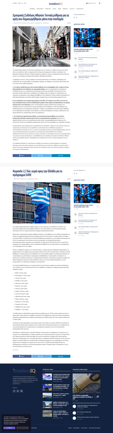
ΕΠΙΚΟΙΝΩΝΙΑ (76, 427)
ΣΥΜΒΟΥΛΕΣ (65, 8)
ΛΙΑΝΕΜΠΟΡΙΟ (38, 23)
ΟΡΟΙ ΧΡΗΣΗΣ (84, 427)
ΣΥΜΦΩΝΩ (9, 427)
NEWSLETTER (92, 3)
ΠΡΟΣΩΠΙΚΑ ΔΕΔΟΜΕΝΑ (94, 427)
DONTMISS (16, 178)
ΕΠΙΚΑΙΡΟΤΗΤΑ (79, 8)
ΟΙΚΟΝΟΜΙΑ (32, 8)
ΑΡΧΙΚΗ (70, 427)
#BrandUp (34, 427)
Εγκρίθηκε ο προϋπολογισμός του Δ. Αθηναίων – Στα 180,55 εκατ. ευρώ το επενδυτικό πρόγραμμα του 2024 (61, 404)
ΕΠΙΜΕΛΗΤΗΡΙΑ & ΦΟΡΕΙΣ (28, 23)
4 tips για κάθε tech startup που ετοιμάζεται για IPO (88, 71)
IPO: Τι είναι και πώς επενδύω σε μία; (84, 412)
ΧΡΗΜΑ (59, 8)
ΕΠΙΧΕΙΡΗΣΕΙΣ (40, 8)
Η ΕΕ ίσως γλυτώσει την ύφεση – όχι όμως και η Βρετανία (88, 417)
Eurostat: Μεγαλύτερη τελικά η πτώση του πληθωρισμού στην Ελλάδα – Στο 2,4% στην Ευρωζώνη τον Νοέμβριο (61, 386)
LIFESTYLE (72, 8)
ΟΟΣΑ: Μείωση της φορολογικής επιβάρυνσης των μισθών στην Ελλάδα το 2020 (83, 397)
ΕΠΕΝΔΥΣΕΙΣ (48, 8)
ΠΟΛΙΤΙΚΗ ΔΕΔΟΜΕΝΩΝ (22, 427)
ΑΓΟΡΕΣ (54, 8)
